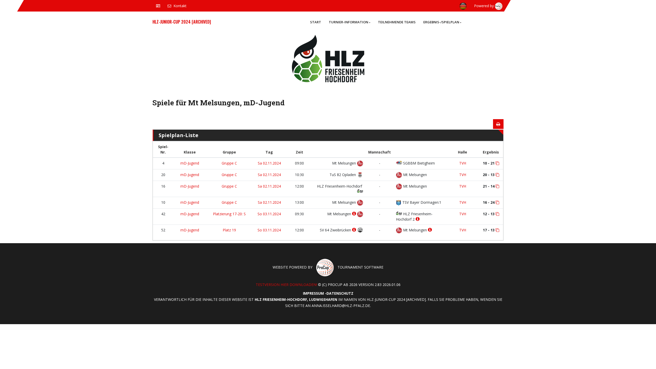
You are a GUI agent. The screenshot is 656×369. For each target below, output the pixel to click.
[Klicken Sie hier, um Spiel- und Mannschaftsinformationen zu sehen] (497, 163)
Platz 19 (229, 230)
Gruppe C (229, 163)
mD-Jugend (189, 163)
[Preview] (498, 124)
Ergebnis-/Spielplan (441, 22)
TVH (462, 163)
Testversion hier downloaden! (286, 284)
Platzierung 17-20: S (229, 213)
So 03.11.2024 (269, 213)
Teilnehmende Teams (397, 22)
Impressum (313, 293)
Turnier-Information (348, 22)
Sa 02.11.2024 (269, 163)
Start (315, 22)
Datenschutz (339, 293)
